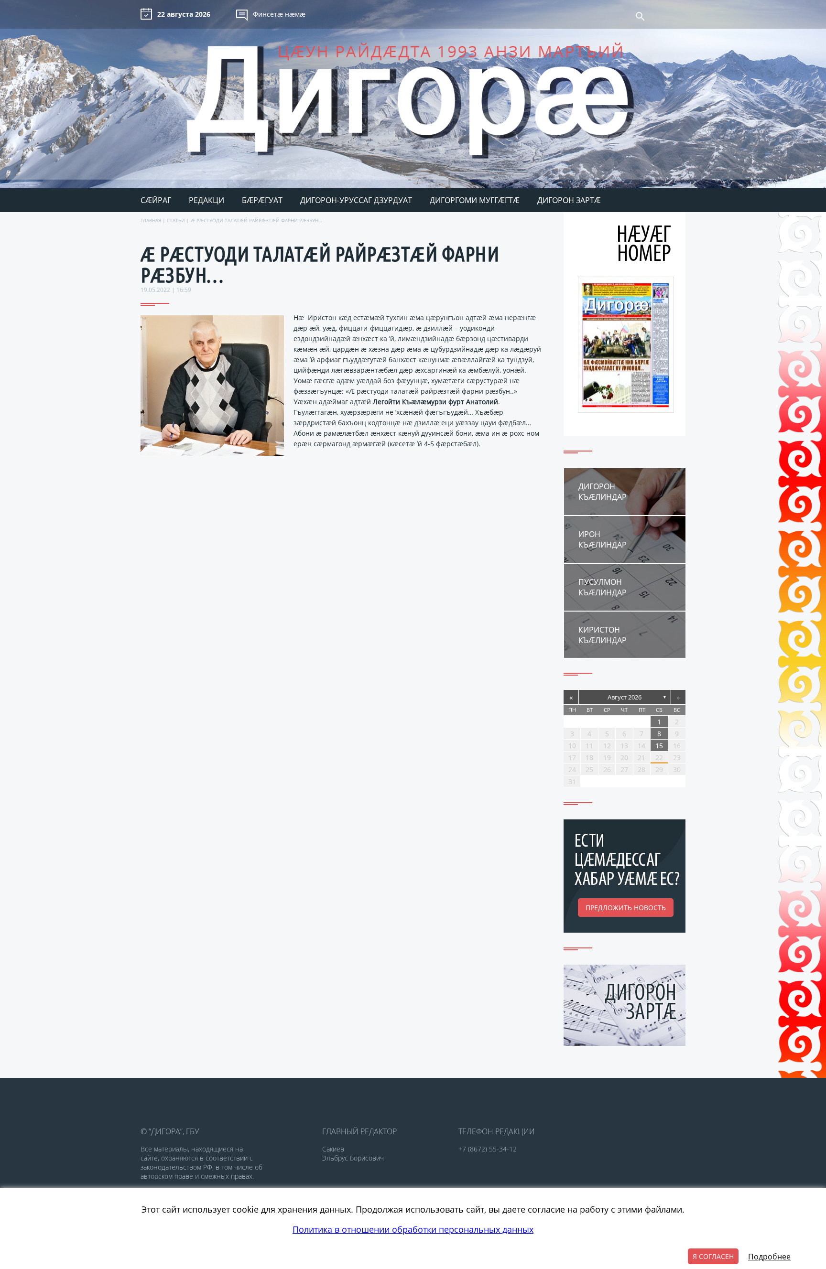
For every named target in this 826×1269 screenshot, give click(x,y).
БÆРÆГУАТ (262, 200)
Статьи (176, 220)
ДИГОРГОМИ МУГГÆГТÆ (475, 200)
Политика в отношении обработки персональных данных (413, 1229)
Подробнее (769, 1256)
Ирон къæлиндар (602, 539)
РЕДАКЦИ (206, 200)
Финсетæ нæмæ (279, 14)
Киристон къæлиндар (602, 634)
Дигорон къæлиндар (602, 491)
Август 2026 (624, 697)
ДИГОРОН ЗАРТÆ (569, 200)
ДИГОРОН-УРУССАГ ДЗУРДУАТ (356, 200)
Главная (151, 220)
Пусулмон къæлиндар (602, 587)
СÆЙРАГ (156, 200)
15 (659, 745)
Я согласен (713, 1256)
